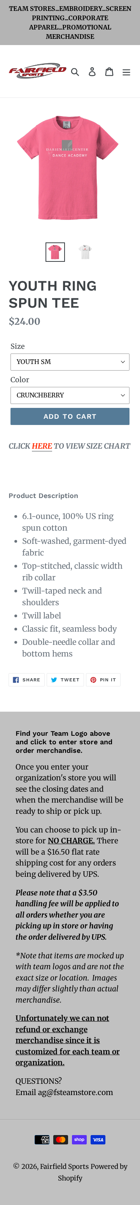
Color (19, 379)
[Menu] (126, 71)
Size (17, 346)
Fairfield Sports (64, 1166)
